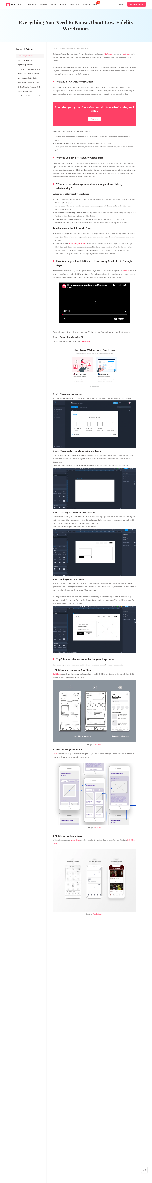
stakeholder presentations (77, 243)
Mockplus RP (86, 341)
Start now (94, 119)
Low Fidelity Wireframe (25, 56)
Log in (121, 4)
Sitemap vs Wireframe (25, 91)
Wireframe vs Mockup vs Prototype (29, 69)
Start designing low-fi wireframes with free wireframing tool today (94, 109)
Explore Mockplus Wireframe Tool (29, 87)
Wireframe (67, 48)
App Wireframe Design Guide (27, 78)
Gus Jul (55, 754)
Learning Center (58, 48)
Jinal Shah (97, 745)
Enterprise (43, 4)
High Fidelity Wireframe (25, 65)
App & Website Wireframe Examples (29, 96)
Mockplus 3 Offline (90, 4)
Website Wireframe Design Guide (28, 82)
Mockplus (126, 271)
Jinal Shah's (57, 674)
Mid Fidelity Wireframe (25, 60)
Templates (62, 4)
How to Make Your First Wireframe (29, 73)
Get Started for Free (136, 4)
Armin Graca (75, 840)
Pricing (53, 4)
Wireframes (108, 54)
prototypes (126, 54)
